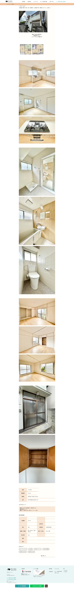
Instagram (65, 570)
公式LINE (65, 571)
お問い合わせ (51, 1)
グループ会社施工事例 (58, 571)
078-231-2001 (61, 1)
